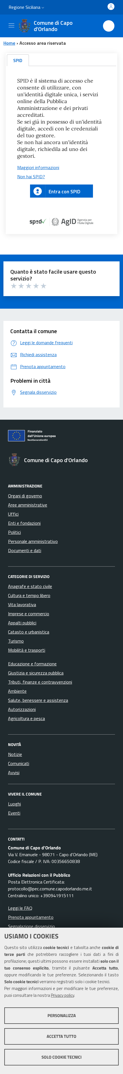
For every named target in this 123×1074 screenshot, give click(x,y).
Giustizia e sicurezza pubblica (36, 672)
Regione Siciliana (24, 7)
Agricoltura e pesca (26, 718)
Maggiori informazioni (38, 167)
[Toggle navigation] (11, 25)
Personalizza (61, 1015)
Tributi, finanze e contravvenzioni (40, 682)
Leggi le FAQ (20, 908)
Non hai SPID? (31, 176)
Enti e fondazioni (24, 523)
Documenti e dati (24, 550)
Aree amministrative (27, 504)
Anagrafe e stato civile (30, 586)
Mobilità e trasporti (26, 650)
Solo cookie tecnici (61, 1057)
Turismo (16, 641)
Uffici (13, 514)
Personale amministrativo (33, 541)
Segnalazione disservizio (31, 926)
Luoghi (14, 803)
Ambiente (17, 691)
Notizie (15, 754)
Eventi (14, 812)
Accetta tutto (61, 1036)
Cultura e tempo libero (29, 595)
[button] (42, 7)
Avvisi (13, 772)
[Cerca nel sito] (108, 26)
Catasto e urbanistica (28, 631)
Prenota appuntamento (30, 917)
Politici (14, 532)
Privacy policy (62, 995)
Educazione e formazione (32, 663)
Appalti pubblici (22, 622)
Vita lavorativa (22, 604)
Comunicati (18, 763)
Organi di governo (25, 495)
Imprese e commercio (28, 613)
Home (9, 43)
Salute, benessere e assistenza (38, 700)
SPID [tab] (17, 60)
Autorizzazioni (22, 709)
